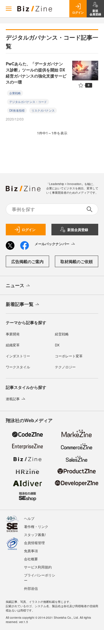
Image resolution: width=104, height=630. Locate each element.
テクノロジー (65, 366)
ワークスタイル (18, 366)
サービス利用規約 (38, 566)
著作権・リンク (36, 526)
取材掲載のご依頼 (76, 261)
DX (57, 344)
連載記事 (13, 398)
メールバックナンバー (52, 243)
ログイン (29, 229)
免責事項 (31, 550)
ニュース (15, 285)
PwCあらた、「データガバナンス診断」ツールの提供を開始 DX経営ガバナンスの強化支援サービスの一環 (36, 73)
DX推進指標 (17, 110)
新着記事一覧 (20, 304)
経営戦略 (62, 333)
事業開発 (13, 333)
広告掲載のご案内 (27, 261)
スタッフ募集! (35, 534)
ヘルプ (29, 518)
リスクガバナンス (43, 110)
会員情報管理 (34, 542)
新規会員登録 (77, 229)
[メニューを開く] (8, 8)
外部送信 (31, 588)
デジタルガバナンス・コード (28, 102)
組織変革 (13, 344)
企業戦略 (15, 93)
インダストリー (18, 355)
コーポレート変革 (69, 355)
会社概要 (31, 558)
